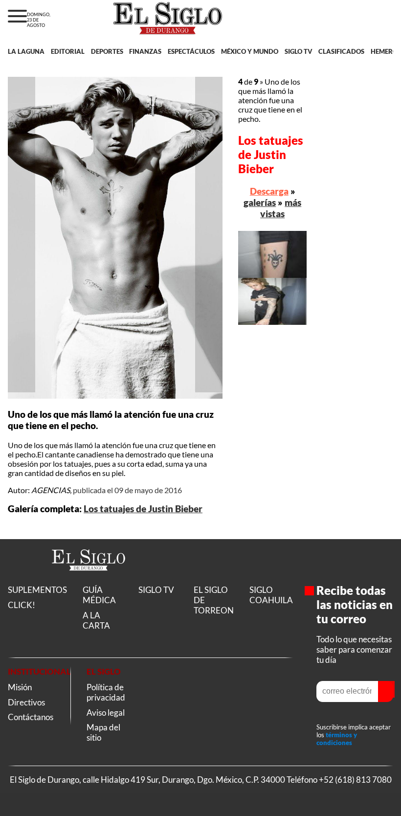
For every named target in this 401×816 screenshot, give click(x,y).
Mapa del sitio (103, 732)
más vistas (280, 208)
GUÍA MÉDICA (99, 595)
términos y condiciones (336, 739)
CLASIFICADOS (341, 51)
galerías (260, 202)
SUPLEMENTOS (37, 590)
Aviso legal (106, 712)
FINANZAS (145, 51)
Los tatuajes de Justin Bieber (143, 508)
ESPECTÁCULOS (191, 51)
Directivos (26, 702)
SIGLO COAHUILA (271, 595)
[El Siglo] (88, 581)
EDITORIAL (68, 51)
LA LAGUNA (26, 51)
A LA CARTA (96, 620)
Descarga (269, 191)
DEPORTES (107, 51)
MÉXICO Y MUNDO (249, 51)
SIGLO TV (298, 51)
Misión (20, 687)
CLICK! (21, 605)
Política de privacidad (106, 692)
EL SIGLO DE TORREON (214, 600)
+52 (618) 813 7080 (355, 779)
